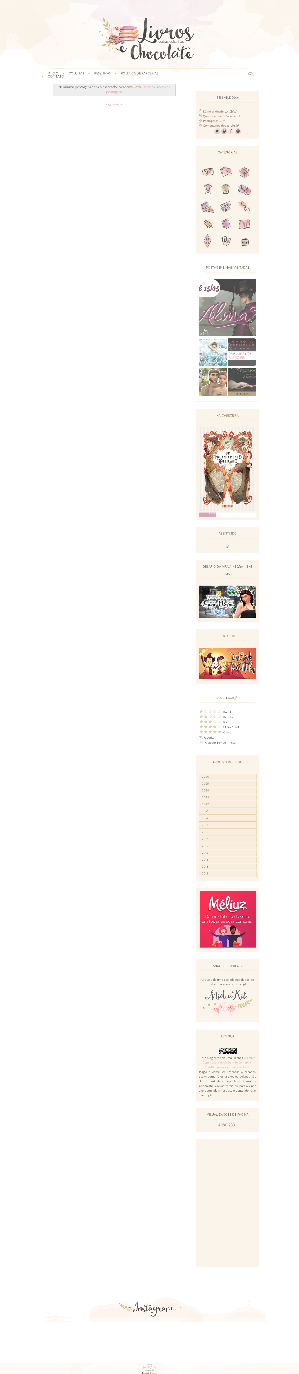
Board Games (244, 190)
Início (53, 73)
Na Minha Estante (244, 224)
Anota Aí (208, 224)
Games (208, 190)
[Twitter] (217, 133)
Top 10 (226, 241)
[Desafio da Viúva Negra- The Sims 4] (227, 617)
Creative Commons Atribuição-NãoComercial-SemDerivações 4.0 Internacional (228, 1062)
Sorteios (244, 172)
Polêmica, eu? (244, 207)
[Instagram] (238, 133)
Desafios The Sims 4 (208, 241)
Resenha (226, 172)
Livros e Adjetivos (226, 224)
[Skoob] (224, 133)
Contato (56, 76)
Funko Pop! (244, 241)
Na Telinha (226, 190)
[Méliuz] (227, 946)
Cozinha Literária (208, 207)
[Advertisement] (227, 1203)
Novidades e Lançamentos (226, 207)
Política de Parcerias (139, 73)
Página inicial (114, 104)
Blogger (154, 1373)
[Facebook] (231, 133)
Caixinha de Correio (208, 172)
